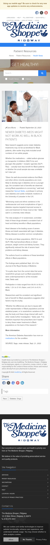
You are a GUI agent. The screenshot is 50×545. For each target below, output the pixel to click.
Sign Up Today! (27, 20)
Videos (28, 79)
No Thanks (27, 539)
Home (11, 55)
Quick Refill (40, 17)
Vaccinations (7, 482)
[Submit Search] (42, 73)
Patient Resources (23, 55)
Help (19, 17)
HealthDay (17, 372)
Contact (5, 486)
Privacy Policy (41, 539)
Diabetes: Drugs (15, 398)
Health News (14, 79)
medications (10, 338)
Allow (11, 539)
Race (5, 398)
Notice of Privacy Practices (12, 497)
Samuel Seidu (19, 191)
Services (5, 475)
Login (37, 20)
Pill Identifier (28, 17)
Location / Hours (13, 20)
